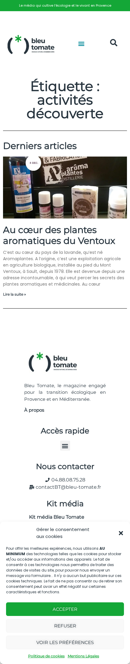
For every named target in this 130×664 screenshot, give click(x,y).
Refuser (65, 626)
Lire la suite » (14, 294)
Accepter (65, 609)
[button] (121, 533)
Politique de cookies (46, 656)
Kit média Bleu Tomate (54, 517)
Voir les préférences (65, 642)
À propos (34, 410)
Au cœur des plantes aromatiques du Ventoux (59, 235)
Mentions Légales (83, 656)
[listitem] (65, 5)
